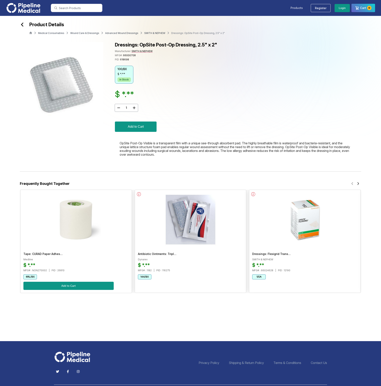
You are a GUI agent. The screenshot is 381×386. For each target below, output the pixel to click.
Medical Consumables (51, 33)
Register (320, 8)
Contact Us (319, 363)
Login (342, 8)
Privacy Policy (209, 363)
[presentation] (352, 183)
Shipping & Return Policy (246, 363)
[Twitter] (57, 371)
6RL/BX (30, 276)
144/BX (144, 276)
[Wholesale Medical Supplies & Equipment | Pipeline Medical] (74, 357)
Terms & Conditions (287, 363)
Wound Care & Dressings (84, 33)
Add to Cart (136, 126)
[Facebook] (67, 371)
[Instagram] (78, 371)
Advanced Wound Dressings (121, 33)
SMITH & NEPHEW (154, 33)
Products (297, 8)
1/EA (259, 276)
